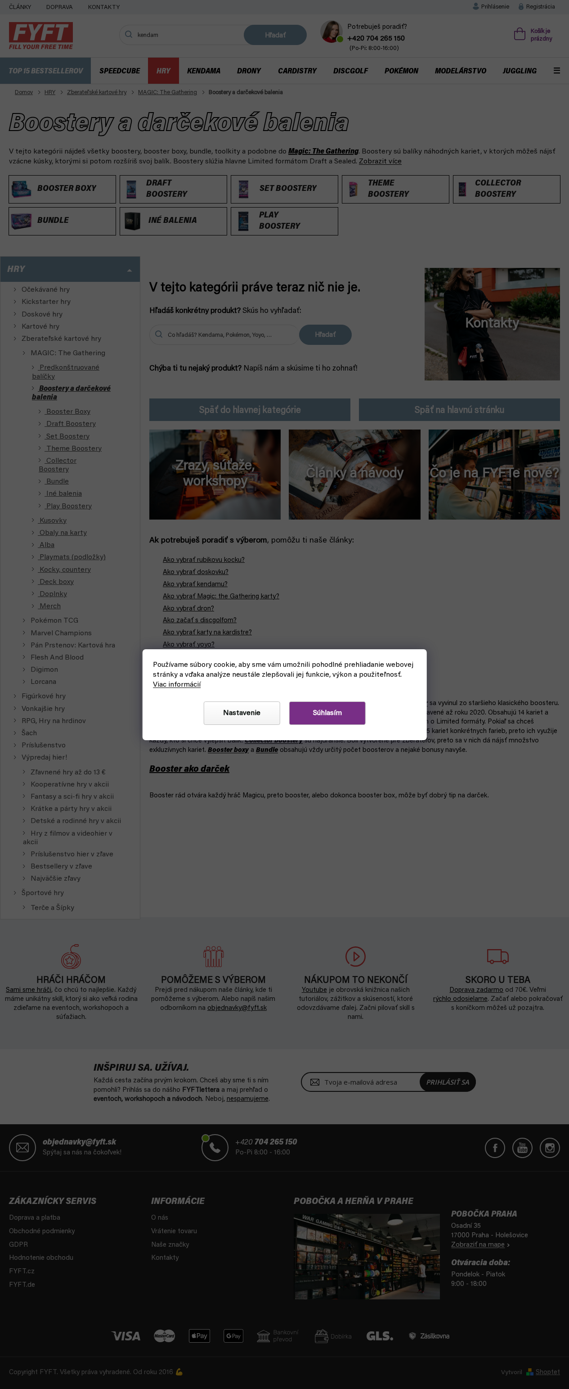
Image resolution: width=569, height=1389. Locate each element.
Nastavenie (241, 713)
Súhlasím (327, 713)
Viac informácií (177, 684)
